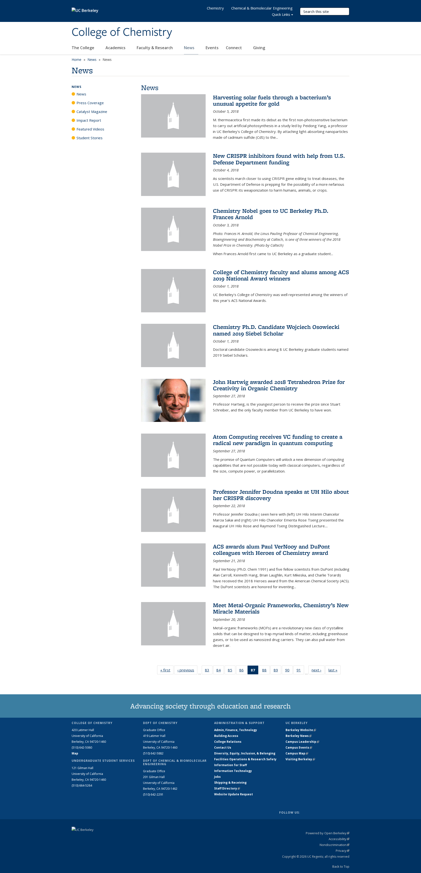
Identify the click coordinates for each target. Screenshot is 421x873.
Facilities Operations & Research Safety (245, 759)
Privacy (342, 850)
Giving (259, 47)
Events (212, 47)
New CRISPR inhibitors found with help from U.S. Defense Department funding (279, 159)
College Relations (227, 742)
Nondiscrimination (334, 845)
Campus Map (297, 753)
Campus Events (299, 747)
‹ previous (187, 670)
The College (83, 47)
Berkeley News (299, 736)
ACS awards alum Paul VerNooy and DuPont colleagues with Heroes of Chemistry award (271, 550)
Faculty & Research (155, 47)
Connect (234, 47)
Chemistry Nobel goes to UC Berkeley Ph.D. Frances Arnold (270, 214)
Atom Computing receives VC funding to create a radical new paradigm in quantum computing (277, 440)
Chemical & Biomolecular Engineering (262, 8)
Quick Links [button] (281, 14)
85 (231, 671)
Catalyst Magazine (92, 111)
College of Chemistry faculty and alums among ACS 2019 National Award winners (281, 275)
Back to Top (340, 866)
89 (277, 671)
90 (289, 671)
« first (166, 670)
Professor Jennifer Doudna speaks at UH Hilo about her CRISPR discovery (281, 495)
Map (75, 753)
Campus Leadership (302, 742)
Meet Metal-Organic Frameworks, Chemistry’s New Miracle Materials (281, 608)
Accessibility (339, 839)
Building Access (226, 736)
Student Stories (90, 137)
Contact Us (222, 747)
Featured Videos (90, 129)
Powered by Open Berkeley (327, 833)
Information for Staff (230, 765)
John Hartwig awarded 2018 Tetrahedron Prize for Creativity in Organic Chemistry (279, 385)
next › (318, 670)
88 (266, 671)
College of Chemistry (122, 32)
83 (208, 671)
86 (243, 671)
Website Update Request (233, 794)
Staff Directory (227, 788)
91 (300, 671)
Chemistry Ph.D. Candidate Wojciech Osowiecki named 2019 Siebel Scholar (276, 330)
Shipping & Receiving (230, 782)
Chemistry (215, 8)
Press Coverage (90, 102)
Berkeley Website (301, 730)
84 (220, 671)
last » (334, 670)
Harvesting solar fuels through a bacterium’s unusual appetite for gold (272, 100)
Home (76, 59)
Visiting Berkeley (300, 759)
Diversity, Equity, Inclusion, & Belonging (244, 753)
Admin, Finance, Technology (235, 730)
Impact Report (89, 120)
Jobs (217, 777)
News (189, 47)
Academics (115, 47)
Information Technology (233, 771)
